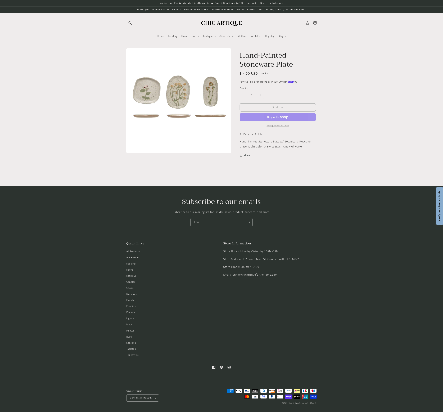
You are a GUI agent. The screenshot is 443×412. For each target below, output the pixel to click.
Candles (130, 282)
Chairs (130, 288)
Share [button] (247, 155)
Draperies (131, 294)
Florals (130, 300)
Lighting (130, 318)
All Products (133, 251)
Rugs (129, 336)
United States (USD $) (141, 398)
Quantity (244, 88)
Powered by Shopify (308, 403)
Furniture (131, 306)
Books (129, 269)
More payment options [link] (278, 125)
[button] (130, 23)
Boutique (131, 276)
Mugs (129, 324)
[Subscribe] (248, 222)
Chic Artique (293, 403)
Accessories (133, 257)
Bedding (130, 263)
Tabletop (131, 349)
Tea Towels (132, 355)
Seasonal (131, 343)
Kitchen (130, 312)
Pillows (130, 330)
